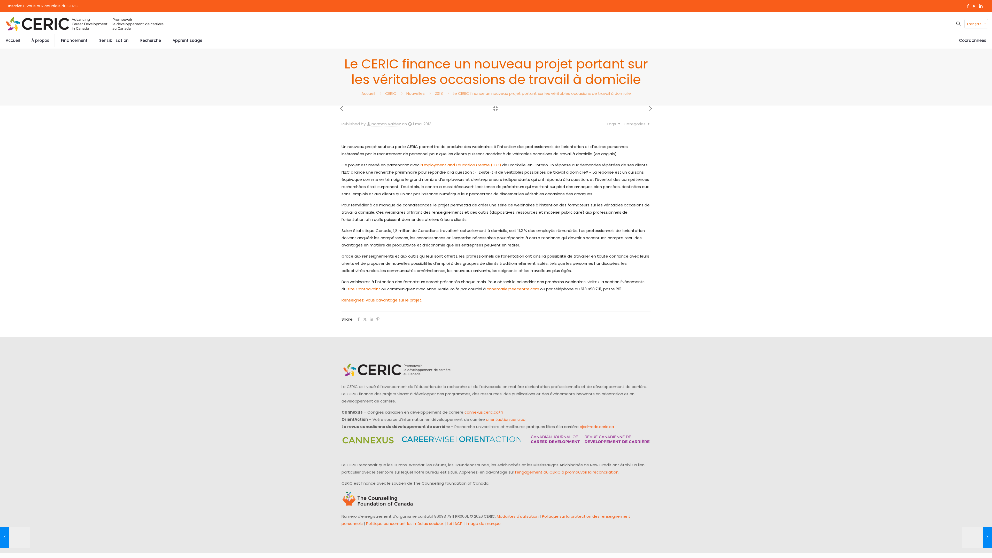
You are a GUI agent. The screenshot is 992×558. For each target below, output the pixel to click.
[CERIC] (84, 23)
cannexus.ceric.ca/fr (483, 412)
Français (974, 23)
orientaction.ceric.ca (505, 419)
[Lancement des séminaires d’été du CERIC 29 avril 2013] (15, 537)
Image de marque (483, 523)
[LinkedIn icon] (981, 6)
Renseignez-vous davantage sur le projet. (383, 300)
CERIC (390, 93)
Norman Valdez (386, 124)
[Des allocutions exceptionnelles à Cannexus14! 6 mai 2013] (977, 537)
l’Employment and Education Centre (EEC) (461, 165)
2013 (439, 93)
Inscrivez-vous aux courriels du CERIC (43, 6)
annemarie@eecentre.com (513, 289)
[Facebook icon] (968, 6)
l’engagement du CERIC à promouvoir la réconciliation (566, 472)
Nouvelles (415, 93)
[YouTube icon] (974, 6)
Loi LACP (454, 523)
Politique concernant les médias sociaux (405, 523)
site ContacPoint (363, 289)
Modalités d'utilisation (518, 516)
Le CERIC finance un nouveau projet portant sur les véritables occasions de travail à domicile (542, 93)
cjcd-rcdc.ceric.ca (597, 426)
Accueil (368, 93)
